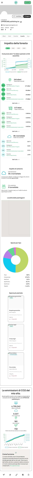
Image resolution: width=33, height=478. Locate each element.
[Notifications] (29, 475)
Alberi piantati (16, 421)
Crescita (16, 36)
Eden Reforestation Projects (12, 85)
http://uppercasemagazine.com (10, 25)
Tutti (8, 48)
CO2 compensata (16, 414)
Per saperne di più (14, 177)
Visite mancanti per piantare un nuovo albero (15, 429)
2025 (18, 48)
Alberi (4, 36)
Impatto (22, 36)
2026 (13, 48)
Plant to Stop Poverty (11, 94)
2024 (24, 48)
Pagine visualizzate (16, 406)
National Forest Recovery (12, 90)
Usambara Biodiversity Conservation (14, 98)
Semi (9, 36)
